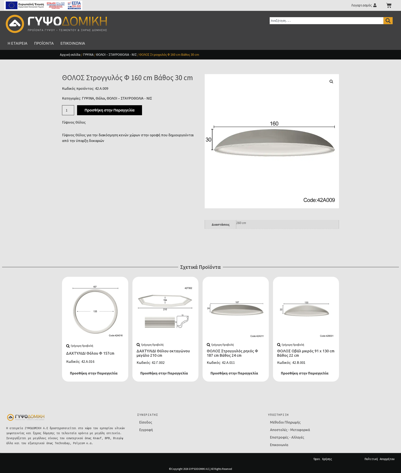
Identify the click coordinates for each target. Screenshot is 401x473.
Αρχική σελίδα (70, 54)
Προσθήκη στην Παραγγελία (110, 110)
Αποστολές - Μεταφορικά (290, 430)
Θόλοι (100, 98)
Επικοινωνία (279, 445)
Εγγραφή (146, 430)
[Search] (388, 20)
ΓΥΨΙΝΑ (88, 54)
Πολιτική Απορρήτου (380, 459)
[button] (331, 81)
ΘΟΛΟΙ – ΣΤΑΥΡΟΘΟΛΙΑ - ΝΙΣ (116, 54)
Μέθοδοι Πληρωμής (285, 422)
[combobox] (326, 20)
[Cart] (389, 5)
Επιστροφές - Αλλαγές (287, 437)
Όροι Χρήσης (323, 459)
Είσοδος (145, 422)
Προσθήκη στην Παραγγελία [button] (94, 373)
